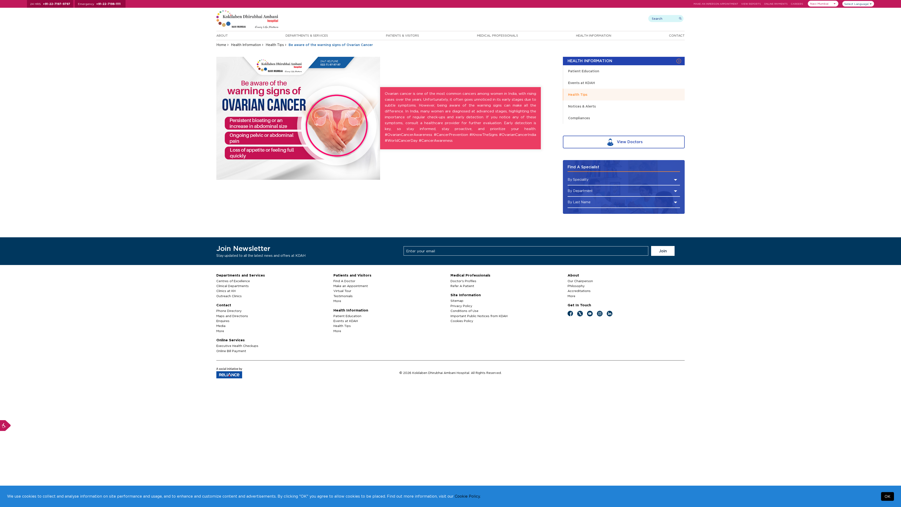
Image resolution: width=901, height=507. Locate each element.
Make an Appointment (350, 286)
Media (220, 325)
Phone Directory (229, 310)
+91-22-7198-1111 (108, 3)
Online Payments (776, 4)
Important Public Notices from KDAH (479, 316)
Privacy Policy (461, 305)
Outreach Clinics (229, 296)
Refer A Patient (462, 286)
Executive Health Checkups (237, 345)
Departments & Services (307, 35)
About (222, 35)
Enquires (222, 321)
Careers (797, 4)
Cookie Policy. (468, 496)
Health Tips (275, 44)
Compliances (579, 118)
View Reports (751, 4)
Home (221, 44)
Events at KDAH (581, 82)
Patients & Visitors (402, 35)
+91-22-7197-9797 (56, 3)
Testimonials (343, 296)
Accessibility (5, 425)
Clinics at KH (226, 290)
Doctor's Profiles (463, 281)
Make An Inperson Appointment (716, 4)
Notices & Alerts (582, 106)
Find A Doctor (344, 281)
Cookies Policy (461, 321)
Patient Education (583, 71)
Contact (677, 35)
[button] (823, 4)
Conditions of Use (464, 310)
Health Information (593, 35)
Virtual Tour (342, 290)
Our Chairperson (580, 281)
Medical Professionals (497, 35)
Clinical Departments (232, 286)
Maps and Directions (232, 316)
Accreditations (579, 290)
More (220, 331)
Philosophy (576, 286)
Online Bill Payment (231, 351)
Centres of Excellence (233, 281)
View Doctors (629, 142)
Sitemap (456, 300)
